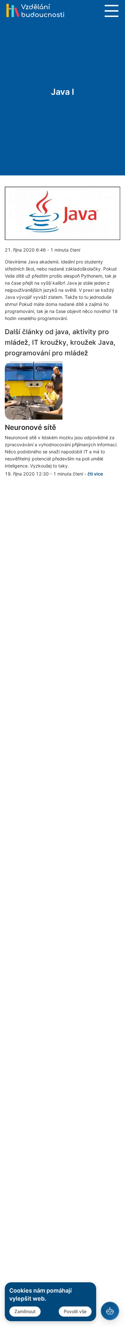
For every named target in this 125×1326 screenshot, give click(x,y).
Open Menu (111, 11)
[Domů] (35, 10)
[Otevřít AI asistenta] (110, 1311)
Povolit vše (75, 1311)
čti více (95, 473)
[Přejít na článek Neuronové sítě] (62, 391)
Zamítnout (25, 1311)
